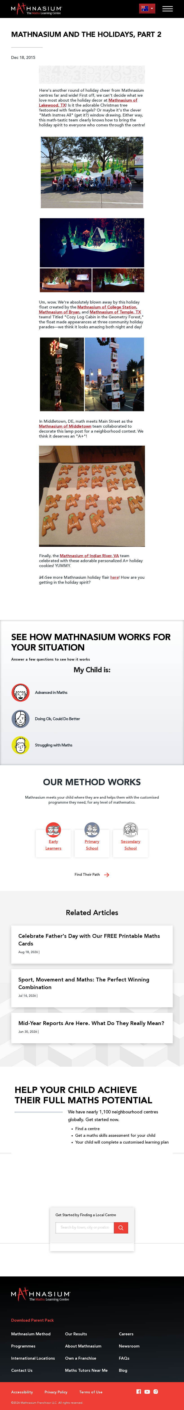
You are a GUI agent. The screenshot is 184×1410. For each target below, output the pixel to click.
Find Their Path (88, 875)
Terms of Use (91, 1392)
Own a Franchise (80, 1358)
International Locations (33, 1358)
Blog (123, 1371)
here (114, 578)
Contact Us (22, 1371)
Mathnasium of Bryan (59, 312)
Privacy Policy (56, 1392)
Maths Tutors (86, 1371)
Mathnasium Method (30, 1334)
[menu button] (147, 8)
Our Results (76, 1334)
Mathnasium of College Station (106, 307)
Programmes (23, 1346)
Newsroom (129, 1346)
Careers (126, 1334)
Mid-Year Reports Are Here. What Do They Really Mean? (91, 1023)
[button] (92, 594)
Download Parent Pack (32, 1320)
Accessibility (22, 1392)
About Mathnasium (83, 1346)
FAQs (124, 1358)
